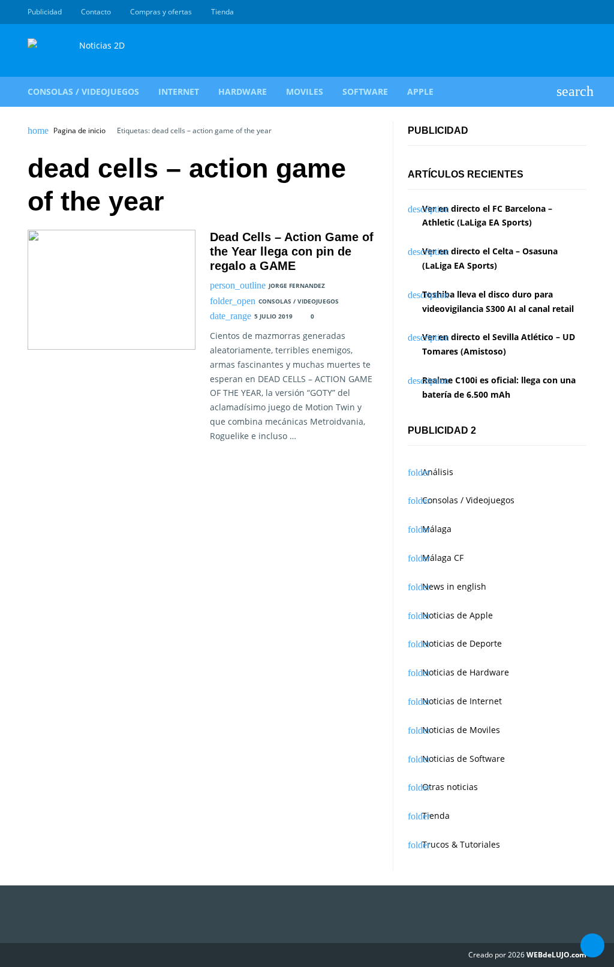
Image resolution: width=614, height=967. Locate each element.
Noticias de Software (463, 758)
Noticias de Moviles (461, 729)
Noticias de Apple (457, 615)
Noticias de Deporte (462, 643)
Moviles (304, 91)
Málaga (437, 528)
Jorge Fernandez (297, 285)
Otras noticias (450, 786)
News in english (454, 586)
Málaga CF (442, 557)
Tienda (222, 12)
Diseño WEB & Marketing (566, 12)
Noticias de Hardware (465, 672)
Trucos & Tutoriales (461, 844)
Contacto (96, 12)
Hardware (242, 91)
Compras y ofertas (161, 12)
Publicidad (45, 12)
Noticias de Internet (462, 701)
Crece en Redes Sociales (580, 12)
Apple (420, 91)
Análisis (437, 472)
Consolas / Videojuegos (83, 91)
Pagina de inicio (79, 131)
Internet (178, 91)
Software (365, 91)
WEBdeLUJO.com (556, 955)
